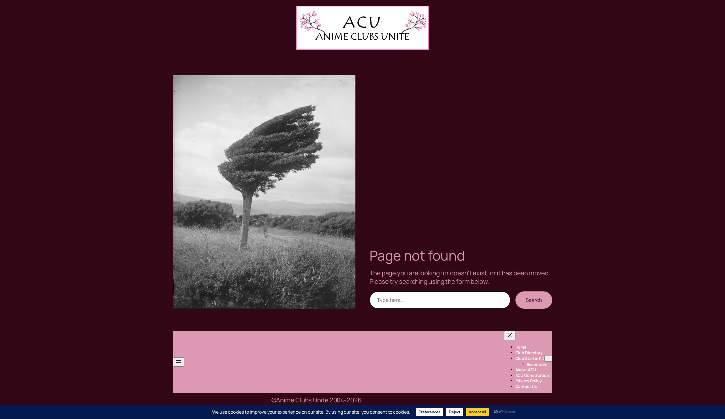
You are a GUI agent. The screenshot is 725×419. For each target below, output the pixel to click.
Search (534, 299)
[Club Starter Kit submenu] (548, 359)
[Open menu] (178, 362)
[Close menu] (509, 335)
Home (520, 347)
